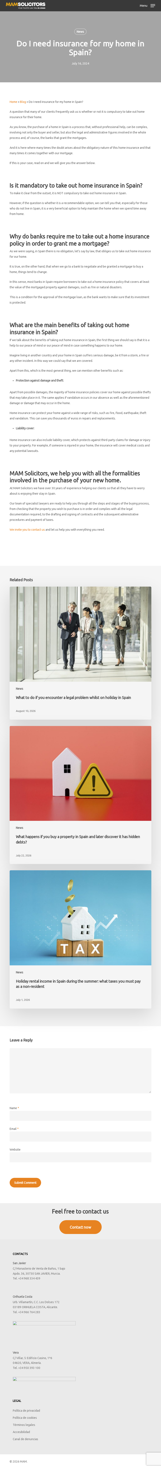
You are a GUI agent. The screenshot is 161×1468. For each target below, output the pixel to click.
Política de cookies (25, 1417)
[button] (147, 5)
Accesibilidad (21, 1432)
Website (15, 1149)
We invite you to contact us (27, 529)
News (80, 31)
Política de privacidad (26, 1410)
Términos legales (24, 1425)
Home (13, 101)
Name (14, 1108)
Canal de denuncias (25, 1439)
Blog (23, 101)
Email (14, 1128)
